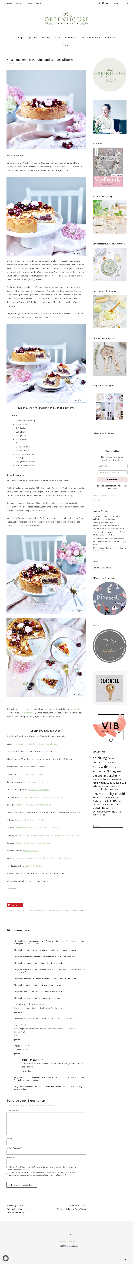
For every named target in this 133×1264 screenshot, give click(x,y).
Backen (40, 910)
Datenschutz (98, 500)
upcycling (99, 808)
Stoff (113, 801)
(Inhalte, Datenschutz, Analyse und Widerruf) (112, 487)
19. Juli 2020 (10, 64)
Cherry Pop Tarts (30, 850)
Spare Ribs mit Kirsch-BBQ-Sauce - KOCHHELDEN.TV (42, 991)
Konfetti (118, 779)
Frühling (46, 37)
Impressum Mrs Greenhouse (104, 495)
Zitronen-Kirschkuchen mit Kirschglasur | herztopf (42, 985)
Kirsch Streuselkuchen (33, 782)
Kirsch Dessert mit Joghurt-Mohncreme (33, 804)
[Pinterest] (66, 1234)
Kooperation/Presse (24, 3)
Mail (107, 3)
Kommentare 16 (34, 64)
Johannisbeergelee (21, 268)
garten (118, 771)
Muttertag (105, 786)
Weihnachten (114, 811)
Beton (106, 763)
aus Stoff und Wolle (91, 37)
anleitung (100, 758)
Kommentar (12, 1110)
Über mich (39, 3)
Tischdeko (96, 804)
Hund (114, 779)
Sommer (82, 910)
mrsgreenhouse (30, 1059)
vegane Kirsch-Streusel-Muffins (31, 820)
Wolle (102, 814)
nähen (115, 785)
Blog (20, 37)
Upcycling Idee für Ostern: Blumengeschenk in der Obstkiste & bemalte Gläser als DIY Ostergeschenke (108, 525)
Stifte (107, 801)
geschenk (58, 910)
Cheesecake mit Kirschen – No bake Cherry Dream (36, 827)
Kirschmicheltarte (32, 865)
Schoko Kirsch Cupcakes (32, 774)
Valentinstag (110, 808)
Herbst (103, 779)
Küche (64, 910)
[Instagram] (71, 1234)
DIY (56, 37)
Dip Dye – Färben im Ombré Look (71, 1207)
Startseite (8, 3)
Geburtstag (51, 910)
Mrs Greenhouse (23, 64)
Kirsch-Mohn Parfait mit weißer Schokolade (37, 744)
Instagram (99, 3)
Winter (96, 814)
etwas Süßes (16, 910)
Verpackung (99, 811)
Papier (104, 789)
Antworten (19, 1012)
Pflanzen (113, 789)
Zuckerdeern (26, 712)
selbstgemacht (75, 910)
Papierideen (71, 37)
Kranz (95, 782)
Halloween (96, 779)
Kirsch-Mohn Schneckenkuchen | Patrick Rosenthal (42, 963)
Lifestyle (65, 45)
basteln (98, 762)
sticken (115, 797)
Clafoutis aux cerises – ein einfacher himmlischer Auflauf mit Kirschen (49, 835)
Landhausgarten (116, 782)
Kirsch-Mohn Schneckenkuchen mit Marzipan (43, 797)
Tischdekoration (109, 804)
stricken (118, 801)
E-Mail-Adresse (13, 1148)
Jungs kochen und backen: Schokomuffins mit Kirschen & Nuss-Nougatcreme (44, 858)
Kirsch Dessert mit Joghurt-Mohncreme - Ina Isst (41, 998)
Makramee (97, 786)
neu (110, 786)
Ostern (96, 789)
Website (10, 1157)
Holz (109, 779)
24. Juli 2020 (25, 1046)
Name (9, 1138)
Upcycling (32, 37)
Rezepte (109, 37)
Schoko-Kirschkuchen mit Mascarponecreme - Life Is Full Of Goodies (49, 979)
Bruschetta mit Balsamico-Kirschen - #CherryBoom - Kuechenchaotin (49, 950)
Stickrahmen (98, 801)
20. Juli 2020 (23, 1025)
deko (107, 766)
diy (114, 766)
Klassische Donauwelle (39, 789)
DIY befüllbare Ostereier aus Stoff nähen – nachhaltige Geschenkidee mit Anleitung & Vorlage (109, 541)
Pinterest (103, 3)
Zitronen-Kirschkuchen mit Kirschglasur (33, 843)
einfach (45, 910)
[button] (15, 905)
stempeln (107, 797)
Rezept (68, 910)
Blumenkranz (98, 767)
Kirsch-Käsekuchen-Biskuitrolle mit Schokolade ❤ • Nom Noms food (49, 956)
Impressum (63, 1241)
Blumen (112, 762)
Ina (16, 1025)
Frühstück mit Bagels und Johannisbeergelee (17, 1209)
